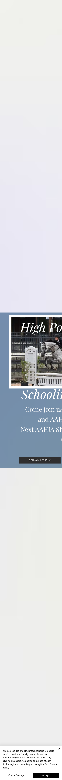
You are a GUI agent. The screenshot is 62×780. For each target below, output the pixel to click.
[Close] (57, 750)
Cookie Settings (16, 775)
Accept (45, 775)
